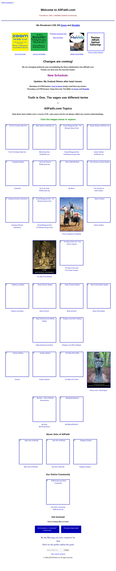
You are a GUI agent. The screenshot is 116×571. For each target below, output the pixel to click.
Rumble (76, 25)
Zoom (64, 25)
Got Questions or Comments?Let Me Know (47, 529)
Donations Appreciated (71, 528)
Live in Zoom (57, 86)
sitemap (57, 554)
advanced (62, 554)
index (52, 554)
